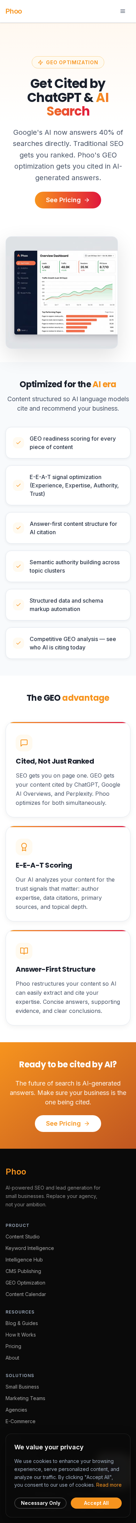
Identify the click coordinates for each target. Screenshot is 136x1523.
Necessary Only (40, 1503)
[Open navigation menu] (122, 11)
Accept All (96, 1503)
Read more (109, 1485)
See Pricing (63, 200)
